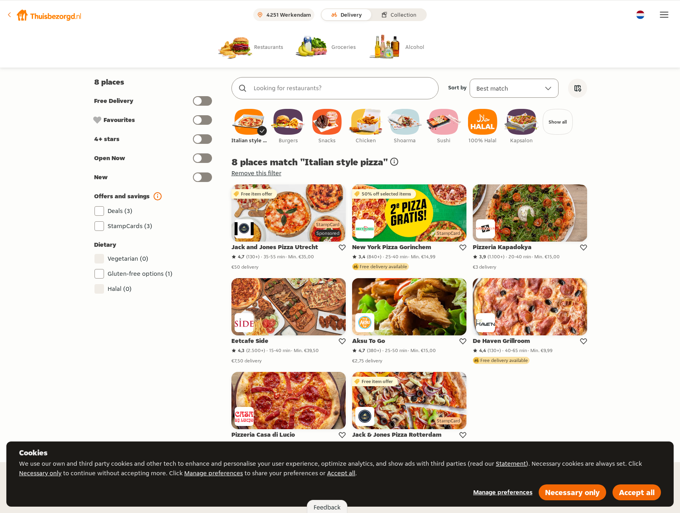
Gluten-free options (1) (140, 273)
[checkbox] (249, 126)
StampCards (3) (130, 226)
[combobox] (343, 88)
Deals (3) (120, 211)
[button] (44, 14)
